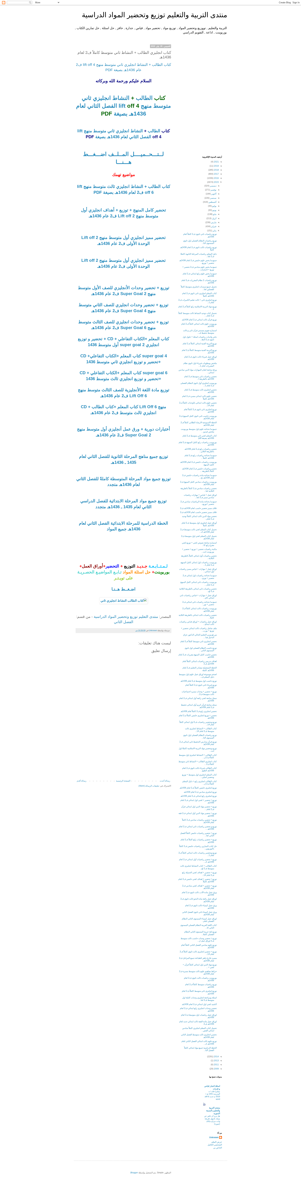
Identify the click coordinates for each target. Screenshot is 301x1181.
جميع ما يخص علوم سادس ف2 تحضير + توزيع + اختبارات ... (199, 268)
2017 (216, 174)
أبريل (213, 218)
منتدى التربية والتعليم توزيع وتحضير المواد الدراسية (154, 15)
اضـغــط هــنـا (123, 589)
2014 (216, 1056)
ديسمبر (212, 186)
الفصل (108, 106)
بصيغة (120, 114)
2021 (216, 162)
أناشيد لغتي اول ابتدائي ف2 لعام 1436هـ (199, 1004)
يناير (214, 230)
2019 (216, 166)
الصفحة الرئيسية (123, 781)
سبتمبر (213, 198)
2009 (216, 1069)
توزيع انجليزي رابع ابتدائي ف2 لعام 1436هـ (198, 796)
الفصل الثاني (123, 622)
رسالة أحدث (165, 781)
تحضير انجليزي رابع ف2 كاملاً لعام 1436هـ (199, 711)
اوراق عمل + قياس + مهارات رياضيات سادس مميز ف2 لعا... (200, 496)
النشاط (120, 98)
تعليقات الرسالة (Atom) (148, 786)
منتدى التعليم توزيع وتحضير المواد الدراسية (126, 617)
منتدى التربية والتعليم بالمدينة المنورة (213, 1111)
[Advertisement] (123, 753)
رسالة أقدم (81, 781)
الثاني (93, 106)
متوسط (161, 106)
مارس (213, 222)
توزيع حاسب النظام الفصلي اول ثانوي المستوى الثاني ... (201, 649)
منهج (145, 106)
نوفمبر (213, 190)
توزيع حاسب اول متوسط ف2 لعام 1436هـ (198, 681)
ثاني (86, 98)
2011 (216, 1064)
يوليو (214, 206)
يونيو (214, 210)
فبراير (213, 226)
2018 (216, 170)
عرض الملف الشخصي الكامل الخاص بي (215, 1145)
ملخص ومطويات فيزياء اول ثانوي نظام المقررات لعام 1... (200, 364)
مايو (214, 214)
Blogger (134, 1172)
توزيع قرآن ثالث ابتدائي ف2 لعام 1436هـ (199, 319)
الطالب (143, 98)
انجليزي (101, 98)
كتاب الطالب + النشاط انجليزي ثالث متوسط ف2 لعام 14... (201, 729)
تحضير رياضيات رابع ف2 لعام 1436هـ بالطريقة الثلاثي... (200, 450)
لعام (81, 106)
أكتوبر (213, 194)
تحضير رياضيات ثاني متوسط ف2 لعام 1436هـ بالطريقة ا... (200, 377)
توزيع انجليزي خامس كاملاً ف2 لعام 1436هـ (198, 788)
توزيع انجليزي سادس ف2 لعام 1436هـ (200, 792)
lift (123, 106)
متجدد (112, 484)
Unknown (213, 1137)
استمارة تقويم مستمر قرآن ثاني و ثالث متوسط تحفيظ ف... (200, 331)
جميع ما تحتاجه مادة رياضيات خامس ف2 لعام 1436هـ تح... (199, 476)
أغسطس (212, 202)
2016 (216, 178)
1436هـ (137, 114)
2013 (216, 1060)
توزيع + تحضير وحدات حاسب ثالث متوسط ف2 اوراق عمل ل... (199, 939)
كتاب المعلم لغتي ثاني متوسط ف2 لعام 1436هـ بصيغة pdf (200, 437)
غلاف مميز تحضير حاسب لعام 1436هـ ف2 (198, 508)
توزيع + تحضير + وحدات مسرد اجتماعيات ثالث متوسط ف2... (199, 692)
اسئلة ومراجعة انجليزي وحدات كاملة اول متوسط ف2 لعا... (199, 998)
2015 (216, 182)
